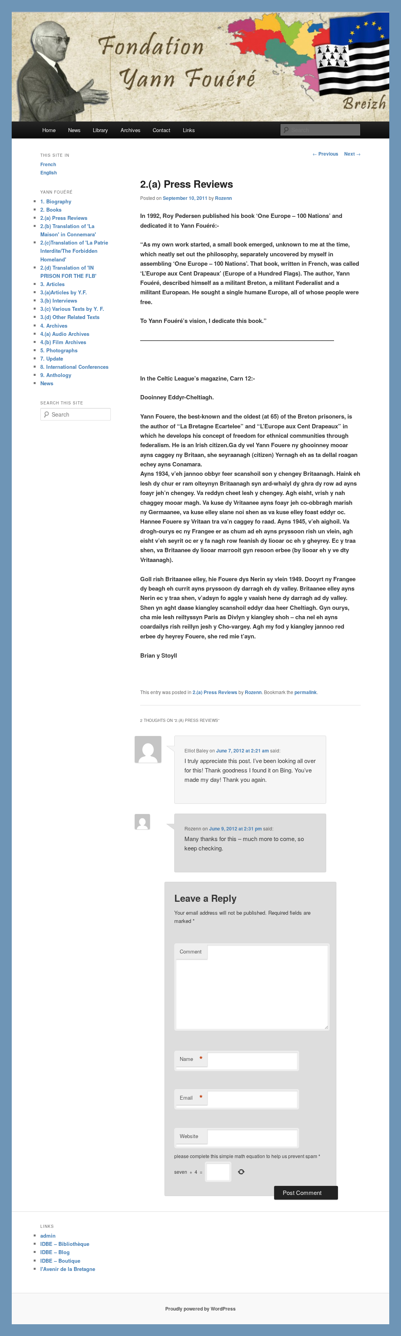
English (48, 172)
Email (191, 1097)
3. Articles (52, 284)
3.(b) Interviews (58, 300)
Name (191, 1059)
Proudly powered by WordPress (200, 1308)
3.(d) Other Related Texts (69, 317)
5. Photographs (59, 350)
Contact (161, 130)
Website (189, 1136)
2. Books (50, 209)
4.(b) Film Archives (63, 342)
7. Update (51, 358)
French (48, 164)
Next (352, 153)
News (74, 130)
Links (189, 130)
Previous (325, 153)
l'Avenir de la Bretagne (67, 1269)
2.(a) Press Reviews (215, 692)
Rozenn (223, 197)
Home (49, 130)
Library (100, 130)
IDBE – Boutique (60, 1260)
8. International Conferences (74, 366)
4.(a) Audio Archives (64, 333)
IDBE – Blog (55, 1252)
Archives (131, 130)
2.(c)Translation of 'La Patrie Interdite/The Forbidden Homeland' (74, 251)
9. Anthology (55, 375)
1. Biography (55, 201)
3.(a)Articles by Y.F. (63, 292)
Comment (191, 951)
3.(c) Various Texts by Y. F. (72, 308)
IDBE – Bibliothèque (64, 1243)
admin (48, 1235)
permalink (305, 692)
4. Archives (53, 325)
